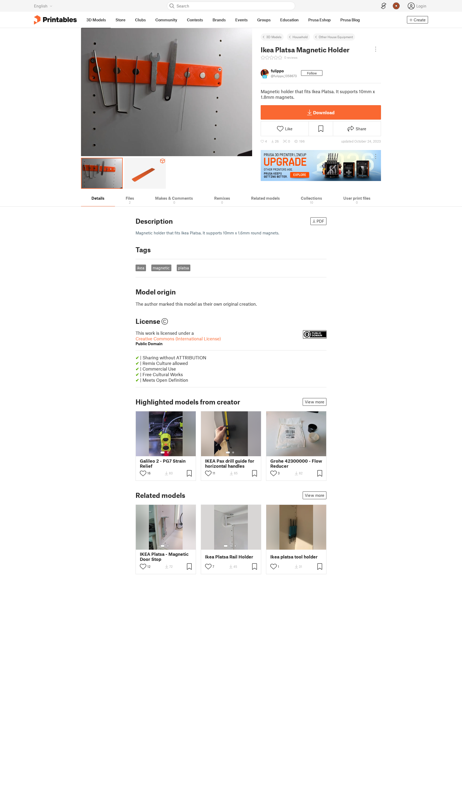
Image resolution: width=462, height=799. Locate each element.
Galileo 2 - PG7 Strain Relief (163, 463)
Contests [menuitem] (195, 19)
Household (300, 37)
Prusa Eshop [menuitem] (319, 19)
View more (314, 401)
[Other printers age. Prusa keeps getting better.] (321, 165)
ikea (140, 267)
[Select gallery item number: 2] (168, 452)
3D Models (274, 37)
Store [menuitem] (120, 19)
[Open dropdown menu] (375, 49)
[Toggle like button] (143, 473)
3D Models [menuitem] (96, 19)
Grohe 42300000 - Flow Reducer (296, 463)
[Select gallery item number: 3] (235, 546)
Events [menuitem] (241, 19)
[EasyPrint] (384, 6)
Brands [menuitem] (219, 19)
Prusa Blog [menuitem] (350, 19)
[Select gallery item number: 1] (162, 452)
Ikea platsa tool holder (294, 556)
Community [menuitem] (166, 19)
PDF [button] (320, 221)
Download (323, 112)
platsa (183, 267)
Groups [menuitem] (264, 19)
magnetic (161, 267)
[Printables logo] (55, 20)
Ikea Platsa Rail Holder (229, 556)
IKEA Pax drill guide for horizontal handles (229, 463)
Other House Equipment (336, 37)
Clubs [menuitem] (140, 19)
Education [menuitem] (289, 19)
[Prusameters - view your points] (396, 5)
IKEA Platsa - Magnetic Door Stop (164, 557)
